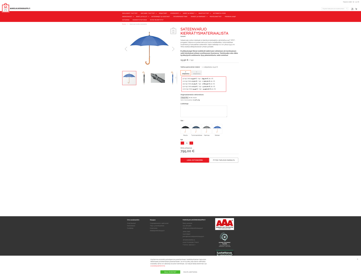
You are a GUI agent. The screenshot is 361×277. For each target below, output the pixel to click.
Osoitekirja (130, 228)
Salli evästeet (170, 272)
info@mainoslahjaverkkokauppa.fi (193, 228)
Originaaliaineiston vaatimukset (159, 223)
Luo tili (357, 2)
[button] (126, 49)
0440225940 (186, 234)
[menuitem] (130, 13)
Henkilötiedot (131, 225)
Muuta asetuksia (190, 272)
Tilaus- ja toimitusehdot (157, 225)
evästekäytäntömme (157, 266)
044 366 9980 (187, 225)
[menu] (180, 16)
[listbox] (203, 73)
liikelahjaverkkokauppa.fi (157, 230)
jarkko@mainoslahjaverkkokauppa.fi (193, 236)
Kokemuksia (153, 228)
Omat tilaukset (131, 223)
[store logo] (16, 7)
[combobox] (335, 8)
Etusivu (124, 24)
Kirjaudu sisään (347, 2)
